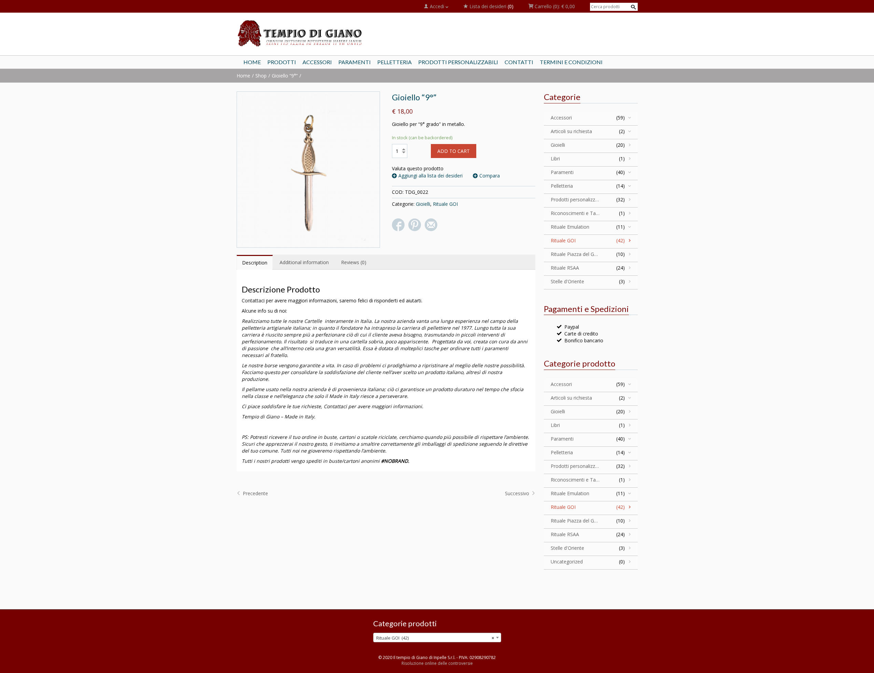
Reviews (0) (353, 262)
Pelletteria (562, 186)
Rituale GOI (445, 204)
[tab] (255, 262)
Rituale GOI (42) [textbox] (435, 638)
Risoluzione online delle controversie (437, 663)
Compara (489, 175)
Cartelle (313, 321)
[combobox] (437, 637)
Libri (555, 158)
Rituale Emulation (570, 227)
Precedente (254, 493)
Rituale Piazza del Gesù (575, 254)
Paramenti (562, 172)
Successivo (518, 493)
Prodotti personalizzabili (575, 199)
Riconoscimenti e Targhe (575, 213)
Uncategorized (567, 561)
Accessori (561, 117)
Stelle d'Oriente (567, 281)
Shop (261, 75)
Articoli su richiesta (571, 131)
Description (254, 262)
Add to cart (453, 151)
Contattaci (253, 300)
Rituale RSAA (565, 267)
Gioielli (423, 204)
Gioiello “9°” (285, 75)
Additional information (304, 262)
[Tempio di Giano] (301, 33)
